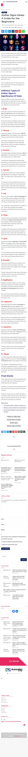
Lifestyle (8, 9)
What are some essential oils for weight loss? (15, 407)
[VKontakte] (19, 432)
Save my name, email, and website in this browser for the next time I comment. (13, 537)
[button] (7, 673)
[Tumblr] (13, 31)
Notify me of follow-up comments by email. (12, 541)
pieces (3, 359)
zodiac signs (14, 422)
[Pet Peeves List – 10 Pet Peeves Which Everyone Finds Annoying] (7, 462)
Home (3, 9)
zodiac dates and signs (14, 419)
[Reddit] (20, 31)
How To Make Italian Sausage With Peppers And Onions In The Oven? (7, 486)
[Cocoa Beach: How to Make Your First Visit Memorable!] (7, 597)
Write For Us (4, 701)
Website (3, 529)
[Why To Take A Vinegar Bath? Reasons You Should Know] (7, 644)
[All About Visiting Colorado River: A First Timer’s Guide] (7, 572)
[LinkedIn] (9, 31)
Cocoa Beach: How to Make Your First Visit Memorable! (18, 596)
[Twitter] (6, 31)
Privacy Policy (4, 702)
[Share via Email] (21, 432)
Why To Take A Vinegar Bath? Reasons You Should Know (19, 644)
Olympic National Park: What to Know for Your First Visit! (18, 578)
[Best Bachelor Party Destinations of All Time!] (7, 585)
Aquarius (19, 331)
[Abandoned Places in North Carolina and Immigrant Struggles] (21, 462)
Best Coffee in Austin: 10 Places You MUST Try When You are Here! (20, 478)
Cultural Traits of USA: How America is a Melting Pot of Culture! (19, 630)
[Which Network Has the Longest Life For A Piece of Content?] (7, 638)
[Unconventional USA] (11, 1)
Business (3, 708)
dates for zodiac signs (14, 416)
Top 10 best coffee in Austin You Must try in (15, 405)
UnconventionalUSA (19, 25)
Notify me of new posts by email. (9, 544)
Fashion (3, 709)
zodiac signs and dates (14, 426)
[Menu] (4, 2)
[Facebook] (2, 31)
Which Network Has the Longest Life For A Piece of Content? (18, 637)
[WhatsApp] (23, 31)
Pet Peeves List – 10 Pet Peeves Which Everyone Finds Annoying (6, 469)
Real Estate (3, 712)
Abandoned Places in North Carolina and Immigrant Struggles (20, 469)
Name (3, 519)
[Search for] (26, 2)
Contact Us (3, 699)
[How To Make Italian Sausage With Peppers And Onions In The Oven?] (7, 479)
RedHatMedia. (17, 736)
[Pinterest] (16, 31)
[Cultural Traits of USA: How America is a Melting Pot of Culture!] (7, 630)
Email (2, 524)
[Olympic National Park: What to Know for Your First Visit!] (7, 578)
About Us (3, 697)
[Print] (24, 432)
